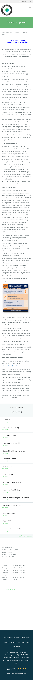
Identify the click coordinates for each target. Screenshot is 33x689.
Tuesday (13, 568)
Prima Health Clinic (7, 32)
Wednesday (13, 570)
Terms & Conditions (9, 642)
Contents (17, 32)
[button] (30, 6)
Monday (13, 565)
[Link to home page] (8, 10)
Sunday (9, 579)
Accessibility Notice (24, 642)
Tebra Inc (16, 637)
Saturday (13, 577)
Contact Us (16, 647)
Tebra (24, 673)
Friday (13, 575)
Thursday (13, 572)
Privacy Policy (25, 637)
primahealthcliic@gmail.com (11, 366)
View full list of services (25, 536)
